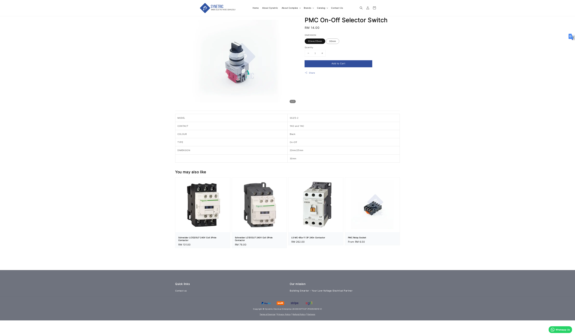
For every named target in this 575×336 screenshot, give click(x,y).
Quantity (309, 47)
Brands (307, 8)
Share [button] (312, 72)
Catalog (321, 8)
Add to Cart (338, 63)
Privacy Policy (284, 314)
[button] (361, 8)
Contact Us (337, 8)
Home (256, 8)
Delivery (311, 314)
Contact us (181, 290)
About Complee (290, 8)
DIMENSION (310, 35)
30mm (332, 41)
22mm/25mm (315, 41)
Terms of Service (267, 314)
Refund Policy (299, 314)
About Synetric (270, 8)
